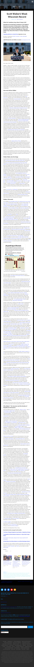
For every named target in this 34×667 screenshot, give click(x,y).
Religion (24, 576)
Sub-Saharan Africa (18, 645)
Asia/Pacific (11, 645)
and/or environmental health (13, 307)
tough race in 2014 (21, 422)
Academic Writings (28, 646)
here (6, 596)
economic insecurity (12, 118)
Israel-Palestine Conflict (26, 641)
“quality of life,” (20, 303)
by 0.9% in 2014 (27, 230)
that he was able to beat (22, 194)
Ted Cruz (10, 577)
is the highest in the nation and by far (17, 275)
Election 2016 (8, 575)
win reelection (14, 422)
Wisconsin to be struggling (11, 329)
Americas (24, 645)
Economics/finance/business (23, 574)
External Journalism (20, 646)
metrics (27, 327)
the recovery (18, 180)
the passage (18, 426)
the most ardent (16, 518)
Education (4, 575)
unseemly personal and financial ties (12, 380)
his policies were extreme (10, 481)
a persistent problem (19, 176)
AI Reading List (10, 641)
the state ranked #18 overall (23, 395)
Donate (27, 649)
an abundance (11, 327)
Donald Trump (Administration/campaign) (13, 574)
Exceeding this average (10, 216)
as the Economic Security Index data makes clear (15, 160)
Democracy (5, 574)
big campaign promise (13, 201)
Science (4, 646)
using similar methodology (17, 300)
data (17, 214)
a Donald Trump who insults (20, 467)
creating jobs (14, 189)
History (28, 645)
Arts (32, 645)
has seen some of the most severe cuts (20, 382)
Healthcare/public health (25, 575)
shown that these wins (20, 438)
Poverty (22, 576)
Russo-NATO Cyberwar (17, 642)
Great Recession (19, 575)
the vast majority (12, 207)
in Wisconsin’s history (15, 368)
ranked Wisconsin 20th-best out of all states (15, 129)
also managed (7, 422)
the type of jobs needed (11, 182)
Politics (19, 576)
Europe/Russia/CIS (4, 645)
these (17, 207)
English (3, 632)
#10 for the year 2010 (21, 320)
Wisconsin (13, 577)
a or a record (12, 524)
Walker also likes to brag (8, 436)
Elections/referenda (13, 575)
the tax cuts (11, 344)
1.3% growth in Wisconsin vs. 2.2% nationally (15, 235)
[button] (32, 1)
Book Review (8, 646)
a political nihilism (7, 518)
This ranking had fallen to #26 (19, 299)
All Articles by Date (6, 649)
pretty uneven (22, 183)
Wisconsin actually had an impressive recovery (18, 107)
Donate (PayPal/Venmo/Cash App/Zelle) (9, 606)
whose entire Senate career (10, 494)
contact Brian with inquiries (24, 616)
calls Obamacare (21, 470)
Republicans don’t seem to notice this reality (16, 346)
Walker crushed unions (19, 427)
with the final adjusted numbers (11, 204)
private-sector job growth (16, 238)
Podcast (13, 646)
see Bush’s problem (14, 525)
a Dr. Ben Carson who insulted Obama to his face (18, 469)
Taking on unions (23, 409)
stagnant (9, 176)
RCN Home (4, 641)
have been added (10, 180)
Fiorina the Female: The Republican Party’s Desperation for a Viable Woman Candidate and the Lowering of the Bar (7, 562)
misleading (9, 214)
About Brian (18, 649)
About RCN (13, 649)
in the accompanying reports (23, 119)
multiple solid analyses (9, 438)
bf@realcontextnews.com (6, 612)
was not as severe (17, 98)
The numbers (10, 334)
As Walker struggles (7, 521)
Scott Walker (7, 577)
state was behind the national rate (18, 229)
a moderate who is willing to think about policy (16, 513)
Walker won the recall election (11, 421)
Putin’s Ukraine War (17, 641)
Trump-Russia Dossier (8, 642)
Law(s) (17, 576)
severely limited (8, 412)
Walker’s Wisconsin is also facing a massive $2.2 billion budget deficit (16, 341)
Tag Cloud (23, 649)
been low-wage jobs (24, 207)
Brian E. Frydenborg (20, 19)
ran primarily (8, 189)
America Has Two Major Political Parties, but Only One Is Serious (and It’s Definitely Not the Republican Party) (26, 562)
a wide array (22, 327)
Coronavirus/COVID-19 (26, 642)
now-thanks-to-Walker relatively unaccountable (17, 376)
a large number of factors (16, 140)
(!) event (15, 470)
